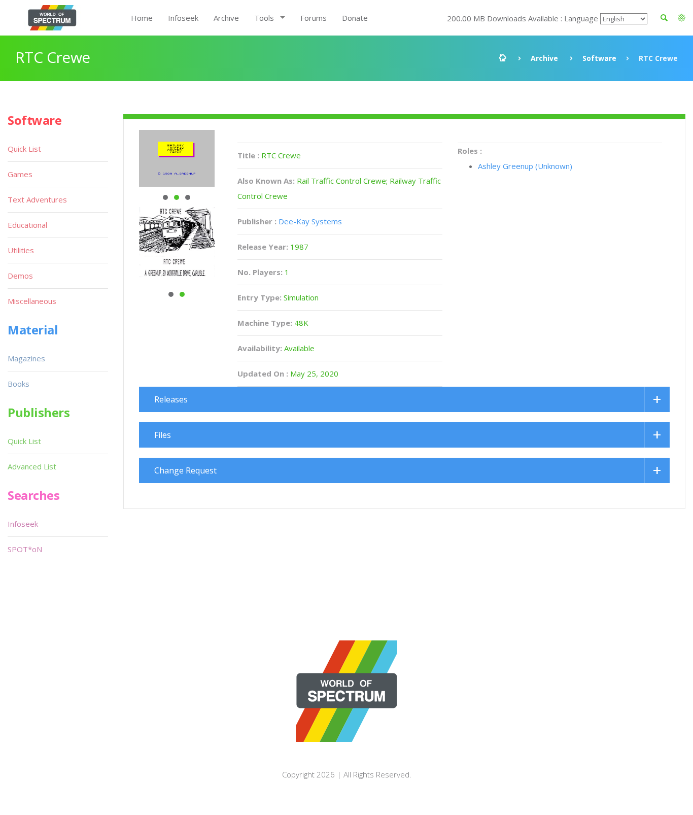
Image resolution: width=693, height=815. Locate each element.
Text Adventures (37, 199)
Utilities (21, 250)
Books (18, 384)
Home (142, 18)
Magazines (26, 358)
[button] (681, 18)
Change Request (185, 470)
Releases (171, 399)
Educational (27, 225)
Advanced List (32, 466)
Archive (226, 18)
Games (20, 174)
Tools (264, 18)
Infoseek (183, 18)
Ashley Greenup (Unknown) (525, 166)
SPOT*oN (25, 549)
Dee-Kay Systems (310, 221)
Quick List (24, 149)
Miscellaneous (32, 301)
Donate (355, 18)
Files (162, 434)
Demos (20, 275)
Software (599, 58)
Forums (313, 18)
